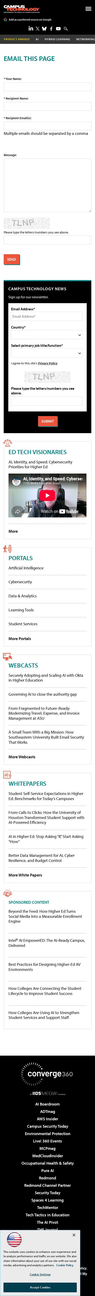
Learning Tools (21, 610)
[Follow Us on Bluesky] (44, 28)
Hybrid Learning (57, 39)
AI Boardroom (47, 1104)
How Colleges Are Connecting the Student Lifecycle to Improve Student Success (45, 991)
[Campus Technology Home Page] (21, 9)
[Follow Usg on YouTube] (58, 28)
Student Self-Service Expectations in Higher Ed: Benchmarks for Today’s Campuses (46, 796)
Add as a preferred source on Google (30, 19)
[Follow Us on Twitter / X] (37, 28)
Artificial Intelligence (26, 568)
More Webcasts (22, 756)
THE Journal (47, 1229)
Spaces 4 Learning (47, 1200)
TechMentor (47, 1207)
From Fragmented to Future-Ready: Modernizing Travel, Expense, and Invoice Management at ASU (44, 713)
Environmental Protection (47, 1133)
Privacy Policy (47, 363)
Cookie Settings (40, 1274)
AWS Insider (47, 1118)
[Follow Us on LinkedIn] (31, 28)
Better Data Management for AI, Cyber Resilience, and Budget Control (41, 858)
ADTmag (47, 1111)
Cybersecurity (20, 581)
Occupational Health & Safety (47, 1163)
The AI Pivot (47, 1222)
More (13, 531)
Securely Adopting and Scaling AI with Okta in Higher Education (46, 678)
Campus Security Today (47, 1126)
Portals (21, 558)
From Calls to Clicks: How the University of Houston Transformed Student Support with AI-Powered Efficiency (46, 817)
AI (37, 39)
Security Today (47, 1192)
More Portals (20, 638)
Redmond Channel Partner (47, 1185)
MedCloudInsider (47, 1155)
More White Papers (25, 875)
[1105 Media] (47, 1093)
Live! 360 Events (47, 1141)
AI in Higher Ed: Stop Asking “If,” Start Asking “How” (46, 839)
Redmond (47, 1178)
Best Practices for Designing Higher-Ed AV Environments (44, 967)
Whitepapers (27, 783)
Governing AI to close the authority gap (43, 694)
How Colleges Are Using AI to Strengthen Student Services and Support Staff (44, 1015)
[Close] (74, 1235)
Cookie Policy (65, 1265)
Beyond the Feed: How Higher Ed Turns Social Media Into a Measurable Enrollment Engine (45, 916)
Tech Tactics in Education (47, 1214)
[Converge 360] (47, 1074)
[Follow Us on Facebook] (51, 29)
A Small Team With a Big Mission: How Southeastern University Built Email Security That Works (46, 737)
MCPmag (47, 1148)
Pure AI (47, 1170)
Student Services (23, 623)
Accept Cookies (40, 1287)
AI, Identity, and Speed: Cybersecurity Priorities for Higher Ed (40, 464)
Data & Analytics (23, 595)
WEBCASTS (23, 665)
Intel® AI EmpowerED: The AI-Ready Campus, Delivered (47, 943)
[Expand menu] (88, 10)
